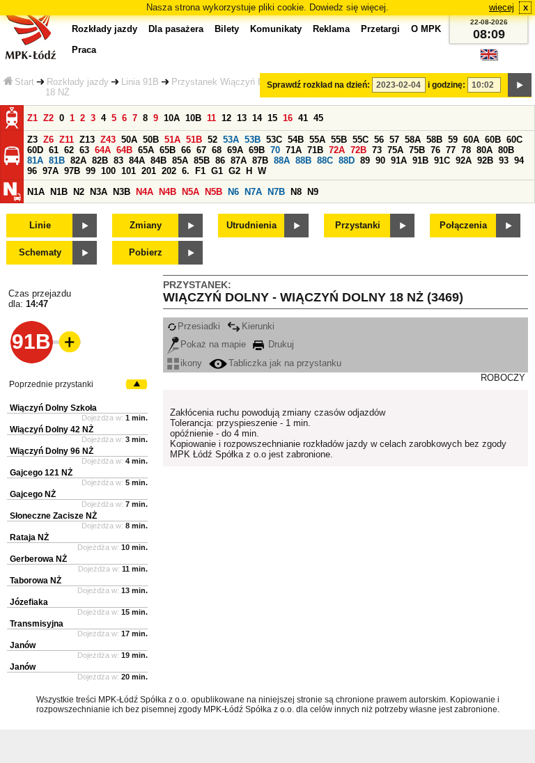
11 (211, 118)
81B (57, 160)
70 (275, 150)
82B (100, 160)
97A (50, 171)
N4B (167, 192)
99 (90, 171)
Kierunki (258, 326)
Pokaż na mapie (213, 344)
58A (413, 139)
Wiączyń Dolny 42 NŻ (51, 429)
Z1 (32, 118)
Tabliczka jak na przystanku (284, 363)
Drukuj (279, 344)
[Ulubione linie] (65, 341)
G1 (217, 171)
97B (72, 171)
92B (485, 160)
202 (169, 171)
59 (453, 139)
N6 (233, 192)
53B (253, 139)
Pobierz (145, 252)
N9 (312, 192)
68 (217, 150)
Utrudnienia (251, 225)
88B (303, 160)
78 (466, 150)
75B (417, 150)
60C (514, 139)
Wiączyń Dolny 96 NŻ (51, 451)
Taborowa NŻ (35, 580)
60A (471, 139)
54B (296, 139)
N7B (276, 192)
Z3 (32, 139)
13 (242, 118)
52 (212, 139)
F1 (200, 171)
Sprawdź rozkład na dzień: (318, 85)
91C (442, 160)
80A (484, 150)
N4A (144, 192)
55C (360, 139)
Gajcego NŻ (33, 494)
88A (282, 160)
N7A (253, 192)
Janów (23, 645)
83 (118, 160)
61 (54, 150)
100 (108, 171)
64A (103, 150)
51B (194, 139)
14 (257, 118)
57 (394, 139)
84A (137, 160)
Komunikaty (276, 29)
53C (274, 139)
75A (395, 150)
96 (32, 171)
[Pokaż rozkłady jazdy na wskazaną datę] (520, 85)
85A (180, 160)
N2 (78, 192)
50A (129, 139)
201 (148, 171)
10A (172, 118)
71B (315, 150)
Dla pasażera (175, 29)
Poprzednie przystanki (51, 384)
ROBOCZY (503, 377)
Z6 (48, 139)
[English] (489, 58)
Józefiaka (29, 602)
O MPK (426, 29)
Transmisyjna (36, 624)
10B (193, 118)
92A (464, 160)
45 (318, 118)
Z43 (108, 139)
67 (201, 150)
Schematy (40, 252)
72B (358, 150)
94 (519, 160)
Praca (84, 50)
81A (35, 160)
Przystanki (357, 225)
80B (506, 150)
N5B (213, 192)
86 (220, 160)
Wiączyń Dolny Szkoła (53, 408)
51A (172, 139)
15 (272, 118)
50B (151, 139)
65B (168, 150)
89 (365, 160)
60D (35, 150)
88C (325, 160)
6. (185, 171)
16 (288, 118)
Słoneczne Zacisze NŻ (53, 516)
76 (435, 150)
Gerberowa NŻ (38, 559)
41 (303, 118)
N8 (296, 192)
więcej (501, 7)
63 (84, 150)
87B (260, 160)
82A (78, 160)
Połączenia (463, 225)
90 (380, 160)
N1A (36, 192)
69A (235, 150)
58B (434, 139)
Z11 (66, 139)
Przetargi (380, 29)
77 (451, 150)
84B (158, 160)
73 (377, 150)
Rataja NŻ (29, 537)
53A (231, 139)
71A (294, 150)
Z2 (48, 118)
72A (337, 150)
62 (69, 150)
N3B (121, 192)
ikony (191, 363)
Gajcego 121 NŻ (41, 473)
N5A (190, 192)
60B (493, 139)
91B (420, 160)
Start (24, 82)
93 (504, 160)
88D (347, 160)
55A (317, 139)
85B (202, 160)
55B (339, 139)
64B (124, 150)
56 (379, 139)
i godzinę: (446, 85)
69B (257, 150)
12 (226, 118)
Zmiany (146, 225)
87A (239, 160)
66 (186, 150)
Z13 (87, 139)
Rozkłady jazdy (78, 82)
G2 (234, 171)
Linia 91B (140, 82)
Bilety (227, 29)
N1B (59, 192)
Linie (40, 225)
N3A (98, 192)
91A (399, 160)
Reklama (331, 29)
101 (128, 171)
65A (146, 150)
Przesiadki (199, 326)
